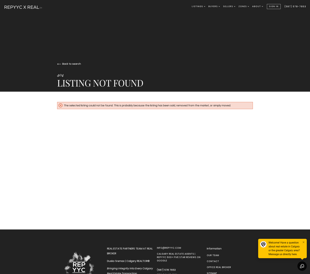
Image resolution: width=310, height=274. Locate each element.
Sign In (274, 6)
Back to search (71, 64)
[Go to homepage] (26, 7)
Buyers (213, 6)
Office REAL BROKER (219, 267)
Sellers (228, 6)
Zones (243, 6)
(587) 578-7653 (295, 6)
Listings (198, 6)
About (257, 6)
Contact (213, 261)
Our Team (213, 255)
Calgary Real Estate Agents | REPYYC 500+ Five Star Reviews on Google (179, 257)
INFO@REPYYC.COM (169, 247)
